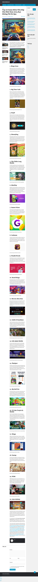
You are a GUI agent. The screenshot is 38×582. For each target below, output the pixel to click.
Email (19, 558)
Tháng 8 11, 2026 (10, 16)
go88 (0, 580)
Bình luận (11, 549)
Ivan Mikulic (6, 2)
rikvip (1, 576)
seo (6, 16)
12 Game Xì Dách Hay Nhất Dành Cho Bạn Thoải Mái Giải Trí (31, 27)
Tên (10, 558)
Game (28, 47)
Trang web (11, 562)
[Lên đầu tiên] (35, 572)
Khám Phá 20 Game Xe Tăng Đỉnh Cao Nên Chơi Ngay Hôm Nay (31, 19)
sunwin (1, 578)
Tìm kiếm (34, 9)
